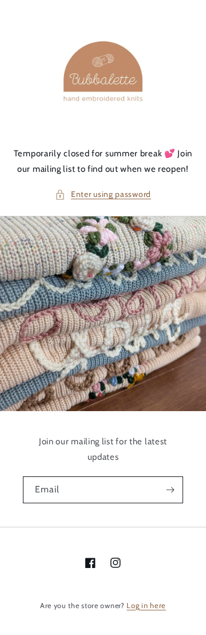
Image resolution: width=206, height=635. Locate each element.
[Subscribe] (170, 489)
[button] (103, 194)
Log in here (146, 605)
